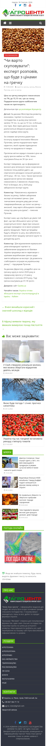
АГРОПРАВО (7, 655)
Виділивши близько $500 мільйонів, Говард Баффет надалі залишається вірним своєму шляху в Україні (30, 483)
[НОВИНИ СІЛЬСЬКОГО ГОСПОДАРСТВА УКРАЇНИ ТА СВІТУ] (23, 10)
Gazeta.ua (22, 285)
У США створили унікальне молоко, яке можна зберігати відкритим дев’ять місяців (22, 367)
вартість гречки (22, 87)
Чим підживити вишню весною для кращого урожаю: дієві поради (29, 512)
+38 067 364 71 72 (11, 702)
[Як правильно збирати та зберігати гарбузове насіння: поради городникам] (10, 495)
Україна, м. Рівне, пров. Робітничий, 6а (20, 698)
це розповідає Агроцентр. (30, 109)
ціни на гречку (16, 90)
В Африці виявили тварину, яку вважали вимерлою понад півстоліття (22, 325)
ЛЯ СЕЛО (6, 671)
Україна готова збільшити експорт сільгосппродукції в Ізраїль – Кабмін (21, 293)
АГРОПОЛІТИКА (8, 651)
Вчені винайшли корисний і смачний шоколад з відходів (18, 309)
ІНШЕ (4, 683)
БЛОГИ (7, 452)
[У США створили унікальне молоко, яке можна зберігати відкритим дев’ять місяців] (23, 341)
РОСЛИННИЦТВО (11, 55)
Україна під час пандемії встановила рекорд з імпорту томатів (22, 440)
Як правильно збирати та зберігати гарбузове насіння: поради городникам (30, 499)
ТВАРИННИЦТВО (9, 663)
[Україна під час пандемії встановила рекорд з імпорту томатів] (23, 415)
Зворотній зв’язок (9, 710)
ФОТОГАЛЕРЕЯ (8, 679)
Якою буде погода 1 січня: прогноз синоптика (22, 404)
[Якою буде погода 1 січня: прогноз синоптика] (23, 380)
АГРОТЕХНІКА (7, 647)
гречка (31, 87)
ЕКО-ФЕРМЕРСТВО (10, 659)
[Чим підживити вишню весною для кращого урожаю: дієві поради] (10, 510)
